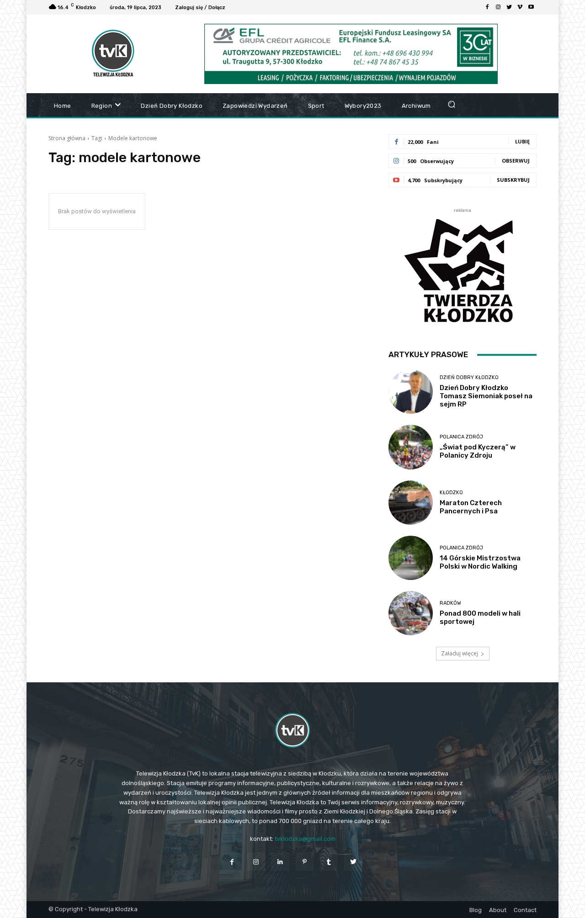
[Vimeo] (520, 7)
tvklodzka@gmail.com (305, 838)
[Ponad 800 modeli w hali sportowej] (410, 613)
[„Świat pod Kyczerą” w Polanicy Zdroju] (410, 447)
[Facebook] (487, 7)
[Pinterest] (305, 862)
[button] (452, 104)
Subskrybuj (513, 179)
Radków (450, 603)
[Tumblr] (329, 862)
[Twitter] (509, 7)
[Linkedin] (280, 862)
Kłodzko (451, 492)
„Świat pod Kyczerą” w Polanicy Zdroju (478, 451)
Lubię (522, 141)
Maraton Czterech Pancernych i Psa (471, 507)
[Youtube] (531, 7)
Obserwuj (516, 160)
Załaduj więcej (459, 653)
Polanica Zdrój (461, 436)
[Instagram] (498, 7)
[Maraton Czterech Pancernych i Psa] (410, 502)
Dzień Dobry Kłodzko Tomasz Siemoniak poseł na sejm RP (486, 396)
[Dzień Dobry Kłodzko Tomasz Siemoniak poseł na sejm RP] (410, 391)
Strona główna (66, 138)
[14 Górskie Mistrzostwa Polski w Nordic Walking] (410, 558)
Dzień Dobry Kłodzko (469, 377)
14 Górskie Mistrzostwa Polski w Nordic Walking (480, 562)
